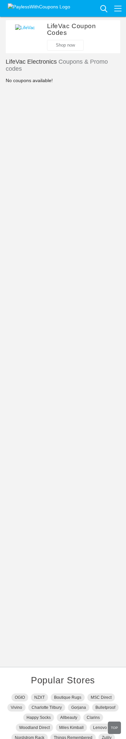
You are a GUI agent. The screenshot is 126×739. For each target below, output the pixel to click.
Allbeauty (68, 717)
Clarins (93, 717)
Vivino (16, 707)
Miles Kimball (71, 727)
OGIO (20, 697)
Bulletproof (105, 707)
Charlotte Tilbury (47, 707)
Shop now (65, 45)
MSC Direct (101, 697)
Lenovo (100, 727)
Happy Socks (39, 717)
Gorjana (78, 707)
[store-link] (25, 34)
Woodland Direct (34, 727)
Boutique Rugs (67, 697)
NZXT (39, 697)
